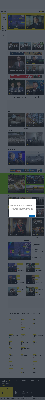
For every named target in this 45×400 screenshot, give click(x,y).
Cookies (14, 213)
